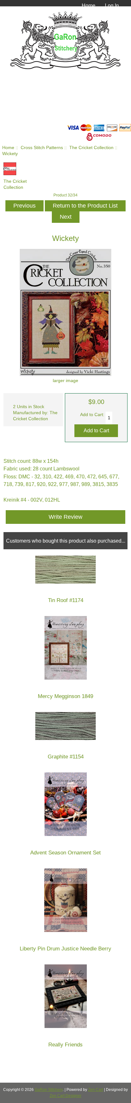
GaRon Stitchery (49, 1089)
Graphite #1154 (66, 757)
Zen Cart (95, 1089)
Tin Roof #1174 (65, 600)
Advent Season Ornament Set (65, 853)
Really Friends (65, 1045)
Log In (112, 5)
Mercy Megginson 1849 (65, 696)
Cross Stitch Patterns (42, 147)
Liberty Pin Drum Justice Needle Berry (65, 949)
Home (88, 5)
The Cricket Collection (91, 147)
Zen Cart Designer (65, 1095)
